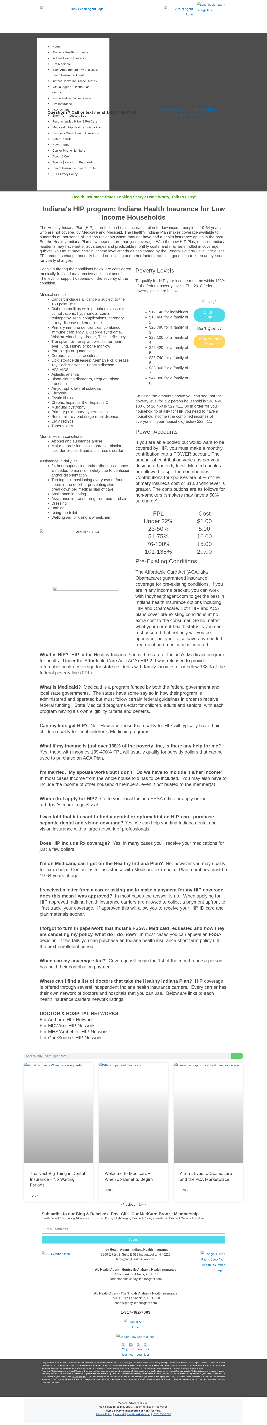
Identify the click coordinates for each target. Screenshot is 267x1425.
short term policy (194, 940)
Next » (142, 1204)
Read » (34, 1195)
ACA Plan (93, 758)
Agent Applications (217, 1389)
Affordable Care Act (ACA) (111, 660)
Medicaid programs (106, 705)
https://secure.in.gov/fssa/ (71, 804)
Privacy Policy (104, 1414)
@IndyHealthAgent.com (145, 1279)
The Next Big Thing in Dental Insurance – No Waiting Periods (57, 1179)
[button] (41, 36)
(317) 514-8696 (162, 1414)
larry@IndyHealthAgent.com (135, 1259)
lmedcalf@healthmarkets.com (132, 1414)
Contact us (82, 869)
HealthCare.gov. (79, 1377)
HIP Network (80, 1019)
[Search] (237, 1056)
